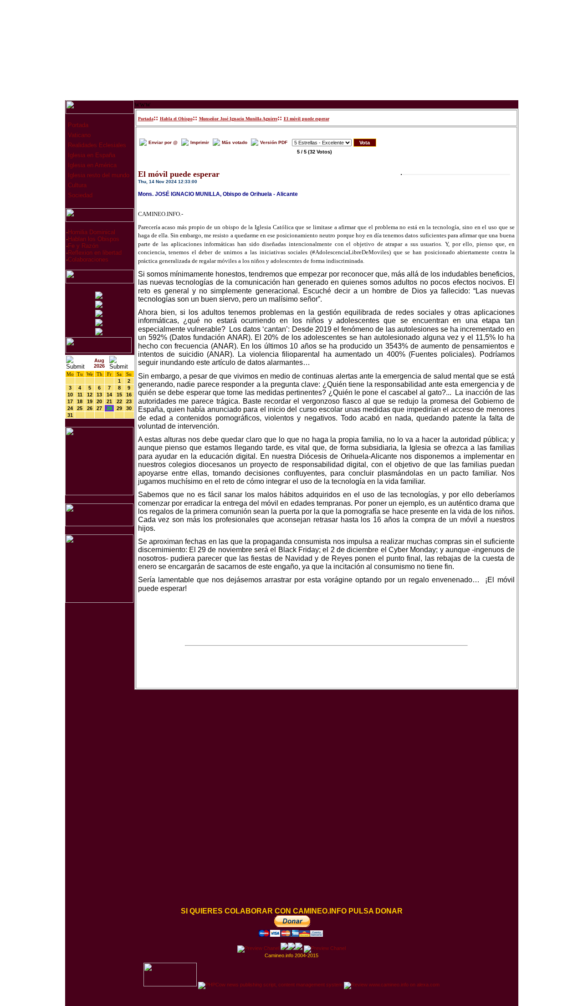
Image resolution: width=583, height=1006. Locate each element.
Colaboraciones (88, 259)
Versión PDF (273, 142)
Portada (77, 125)
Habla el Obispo (176, 118)
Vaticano (78, 135)
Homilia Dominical (91, 232)
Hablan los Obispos (93, 239)
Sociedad (79, 195)
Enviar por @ (163, 142)
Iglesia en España (90, 155)
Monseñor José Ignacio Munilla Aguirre (238, 118)
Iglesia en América (91, 165)
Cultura (76, 185)
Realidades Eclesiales (96, 145)
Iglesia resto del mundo (97, 175)
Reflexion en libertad (95, 252)
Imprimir (199, 142)
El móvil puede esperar (306, 118)
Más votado (234, 142)
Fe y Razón (83, 245)
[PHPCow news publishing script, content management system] (270, 984)
